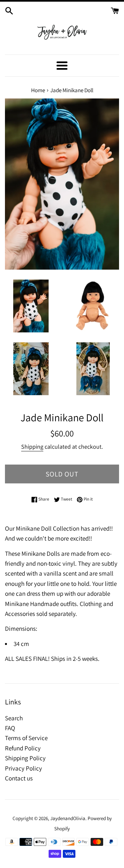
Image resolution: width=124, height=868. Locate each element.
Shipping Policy (25, 758)
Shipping (32, 446)
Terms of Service (26, 738)
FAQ (10, 728)
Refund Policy (23, 748)
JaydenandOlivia (67, 818)
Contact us (19, 778)
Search (14, 718)
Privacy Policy (23, 768)
